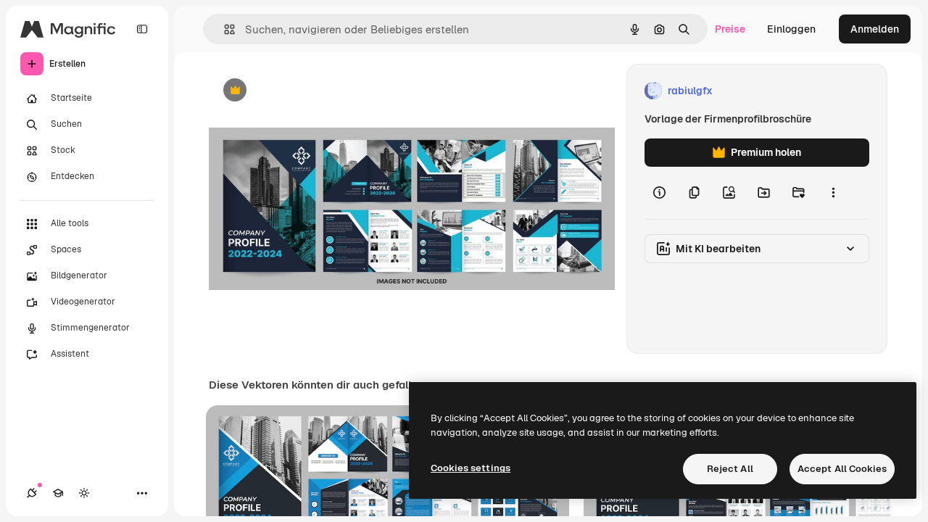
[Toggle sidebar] (142, 29)
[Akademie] (58, 493)
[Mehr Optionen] (833, 192)
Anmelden (874, 29)
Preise (730, 29)
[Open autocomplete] (224, 29)
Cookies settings (470, 468)
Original (301, 91)
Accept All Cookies (842, 469)
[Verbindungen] (32, 493)
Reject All (730, 469)
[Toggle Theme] (84, 493)
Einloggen (791, 29)
